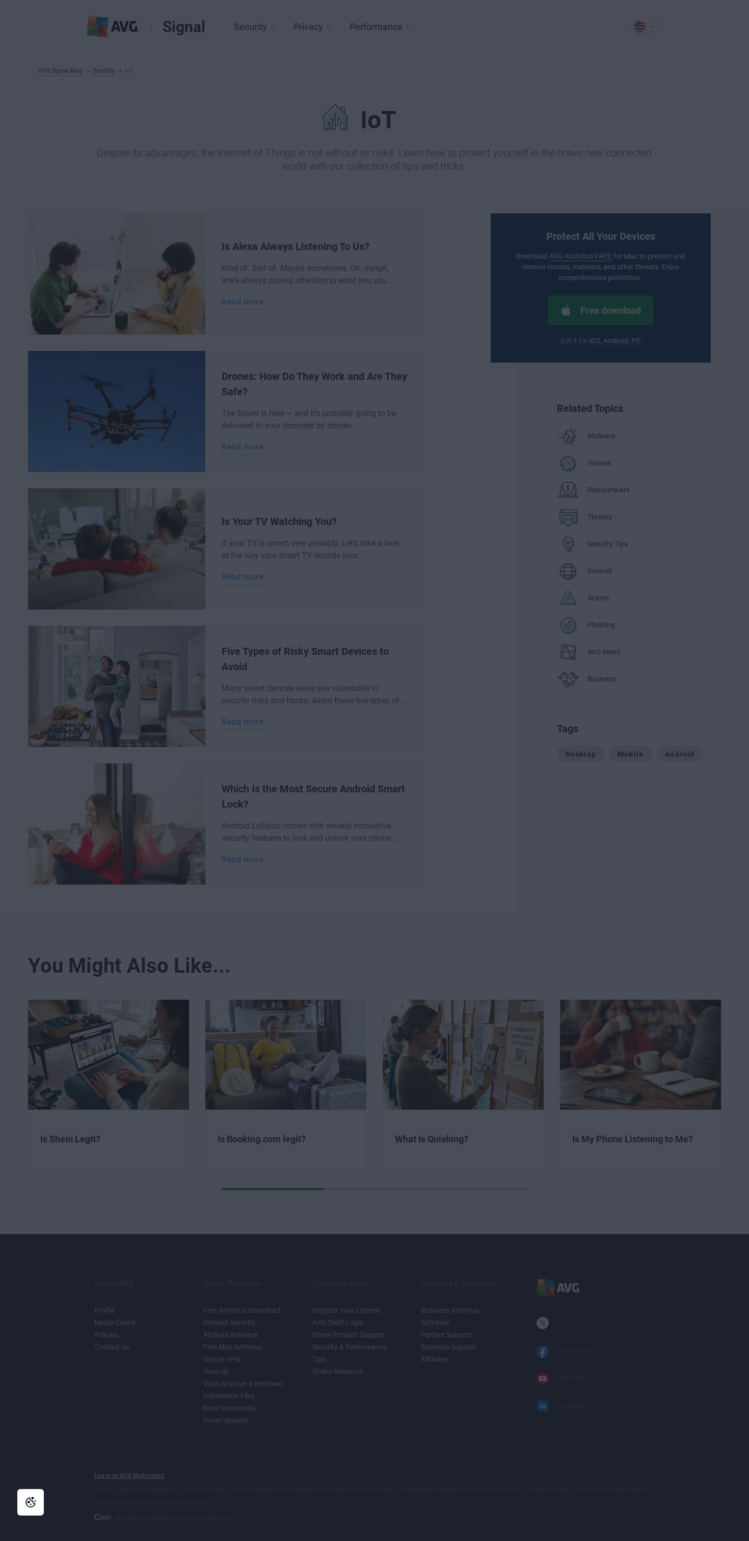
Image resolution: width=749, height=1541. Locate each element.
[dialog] (374, 770)
